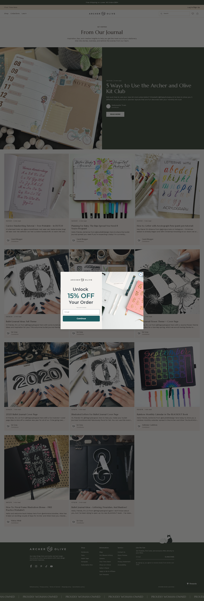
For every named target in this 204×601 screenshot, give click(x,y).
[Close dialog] (141, 274)
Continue (81, 318)
